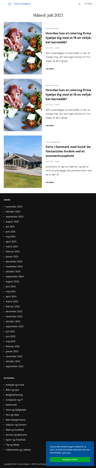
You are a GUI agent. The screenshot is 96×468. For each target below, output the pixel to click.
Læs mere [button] (66, 453)
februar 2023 (13, 346)
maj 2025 (10, 236)
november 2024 (14, 266)
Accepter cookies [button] (70, 460)
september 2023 (14, 326)
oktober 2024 (13, 271)
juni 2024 (10, 286)
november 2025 (14, 206)
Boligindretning (14, 394)
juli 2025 (10, 226)
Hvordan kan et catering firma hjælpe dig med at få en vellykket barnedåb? (69, 37)
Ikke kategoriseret (16, 419)
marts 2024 (12, 301)
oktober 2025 (13, 211)
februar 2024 (13, 306)
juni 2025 (10, 231)
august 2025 (12, 221)
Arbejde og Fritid (15, 384)
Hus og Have (12, 414)
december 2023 (14, 311)
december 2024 (14, 261)
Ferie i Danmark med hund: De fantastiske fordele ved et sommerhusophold (68, 151)
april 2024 (11, 296)
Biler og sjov (12, 389)
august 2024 (12, 281)
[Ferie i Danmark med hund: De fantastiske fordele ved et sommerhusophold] (23, 162)
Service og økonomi (16, 434)
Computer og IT (14, 399)
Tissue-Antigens (24, 464)
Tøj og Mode (12, 444)
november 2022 (14, 356)
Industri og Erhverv (16, 424)
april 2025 (11, 241)
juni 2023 (10, 336)
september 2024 (14, 276)
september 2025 (14, 216)
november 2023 (14, 316)
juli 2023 (10, 331)
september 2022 (14, 366)
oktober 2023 (13, 321)
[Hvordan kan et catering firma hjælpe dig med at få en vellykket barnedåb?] (23, 48)
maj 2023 (10, 341)
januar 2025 (12, 256)
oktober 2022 (13, 361)
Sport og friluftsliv (16, 439)
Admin (57, 48)
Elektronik (11, 404)
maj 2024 (10, 291)
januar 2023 (12, 351)
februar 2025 (13, 251)
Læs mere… (50, 69)
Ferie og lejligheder (53, 142)
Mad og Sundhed (52, 28)
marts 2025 (12, 246)
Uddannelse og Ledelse (18, 449)
